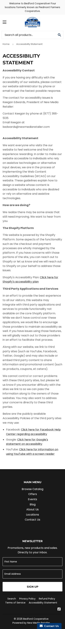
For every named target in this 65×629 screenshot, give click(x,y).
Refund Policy (47, 598)
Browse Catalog (32, 489)
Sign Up (32, 586)
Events (32, 499)
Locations (32, 515)
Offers (32, 494)
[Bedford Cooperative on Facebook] (59, 609)
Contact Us (32, 520)
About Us (32, 509)
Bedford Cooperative (36, 619)
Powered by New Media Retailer (31, 623)
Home (6, 44)
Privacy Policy (27, 598)
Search (11, 598)
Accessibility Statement (43, 602)
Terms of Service (15, 602)
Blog (33, 504)
